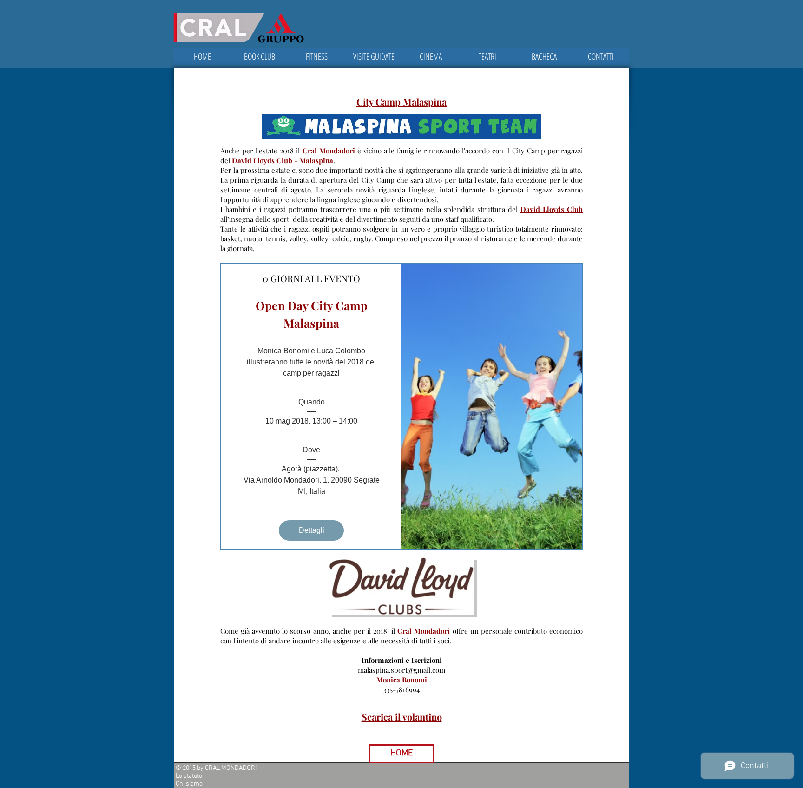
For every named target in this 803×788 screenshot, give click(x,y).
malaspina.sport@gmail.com (401, 670)
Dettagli (311, 530)
